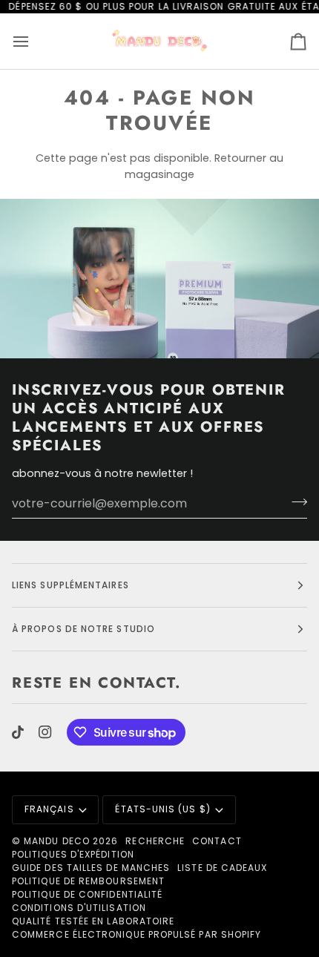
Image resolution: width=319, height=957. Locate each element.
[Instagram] (45, 732)
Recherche (155, 841)
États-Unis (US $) (162, 809)
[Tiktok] (18, 732)
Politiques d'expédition (73, 854)
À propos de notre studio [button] (83, 628)
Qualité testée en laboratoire (93, 921)
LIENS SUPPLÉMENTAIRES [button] (70, 585)
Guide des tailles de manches (91, 867)
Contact (217, 841)
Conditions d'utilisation (79, 907)
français (49, 809)
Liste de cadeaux (222, 867)
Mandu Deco (57, 841)
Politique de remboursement (88, 881)
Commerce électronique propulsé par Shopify (136, 934)
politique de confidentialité (87, 894)
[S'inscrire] (295, 501)
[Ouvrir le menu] (34, 41)
